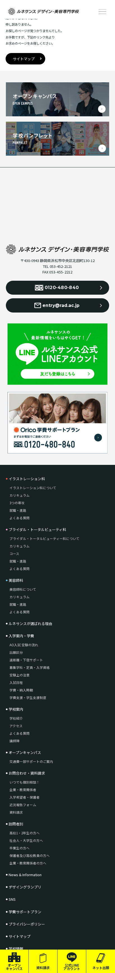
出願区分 (16, 652)
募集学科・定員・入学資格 (29, 667)
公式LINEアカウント (71, 967)
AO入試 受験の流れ (23, 645)
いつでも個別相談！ (24, 782)
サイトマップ (24, 58)
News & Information (25, 874)
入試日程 (16, 682)
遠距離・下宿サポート (26, 660)
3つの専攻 (17, 503)
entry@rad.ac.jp (61, 305)
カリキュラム (19, 495)
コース (14, 554)
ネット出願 (100, 967)
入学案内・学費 (21, 635)
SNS (12, 899)
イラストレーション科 (27, 478)
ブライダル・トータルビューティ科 (37, 529)
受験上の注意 (19, 675)
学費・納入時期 (21, 690)
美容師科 (16, 580)
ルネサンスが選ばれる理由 (30, 623)
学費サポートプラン (25, 911)
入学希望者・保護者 (24, 797)
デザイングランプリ (25, 887)
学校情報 (16, 948)
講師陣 (14, 741)
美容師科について (22, 589)
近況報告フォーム (22, 805)
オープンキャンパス (14, 967)
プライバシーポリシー (27, 924)
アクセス (16, 726)
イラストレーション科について (32, 488)
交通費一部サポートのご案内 (31, 761)
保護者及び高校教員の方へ (29, 855)
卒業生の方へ (19, 848)
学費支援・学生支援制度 (27, 698)
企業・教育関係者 (22, 790)
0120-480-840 (62, 287)
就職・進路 (17, 510)
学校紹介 (16, 718)
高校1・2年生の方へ (24, 833)
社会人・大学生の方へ (26, 840)
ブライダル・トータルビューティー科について (44, 538)
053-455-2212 (60, 272)
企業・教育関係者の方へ (27, 863)
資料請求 (43, 967)
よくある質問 (19, 518)
